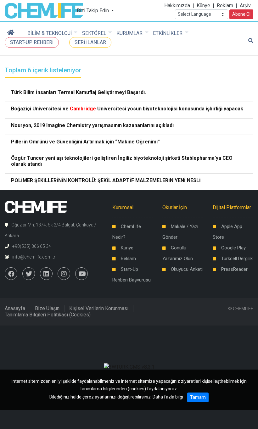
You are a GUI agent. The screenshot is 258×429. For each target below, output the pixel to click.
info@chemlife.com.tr (33, 256)
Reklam (225, 5)
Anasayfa (15, 308)
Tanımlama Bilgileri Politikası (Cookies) (48, 315)
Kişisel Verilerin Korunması (98, 308)
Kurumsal (122, 207)
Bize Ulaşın (47, 308)
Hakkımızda (177, 5)
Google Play (233, 248)
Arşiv (245, 5)
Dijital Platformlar (232, 207)
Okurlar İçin (174, 207)
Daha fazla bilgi (168, 396)
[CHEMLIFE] (44, 10)
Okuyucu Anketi (187, 269)
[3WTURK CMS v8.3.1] (129, 367)
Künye (203, 5)
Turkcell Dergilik (237, 258)
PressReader (234, 269)
